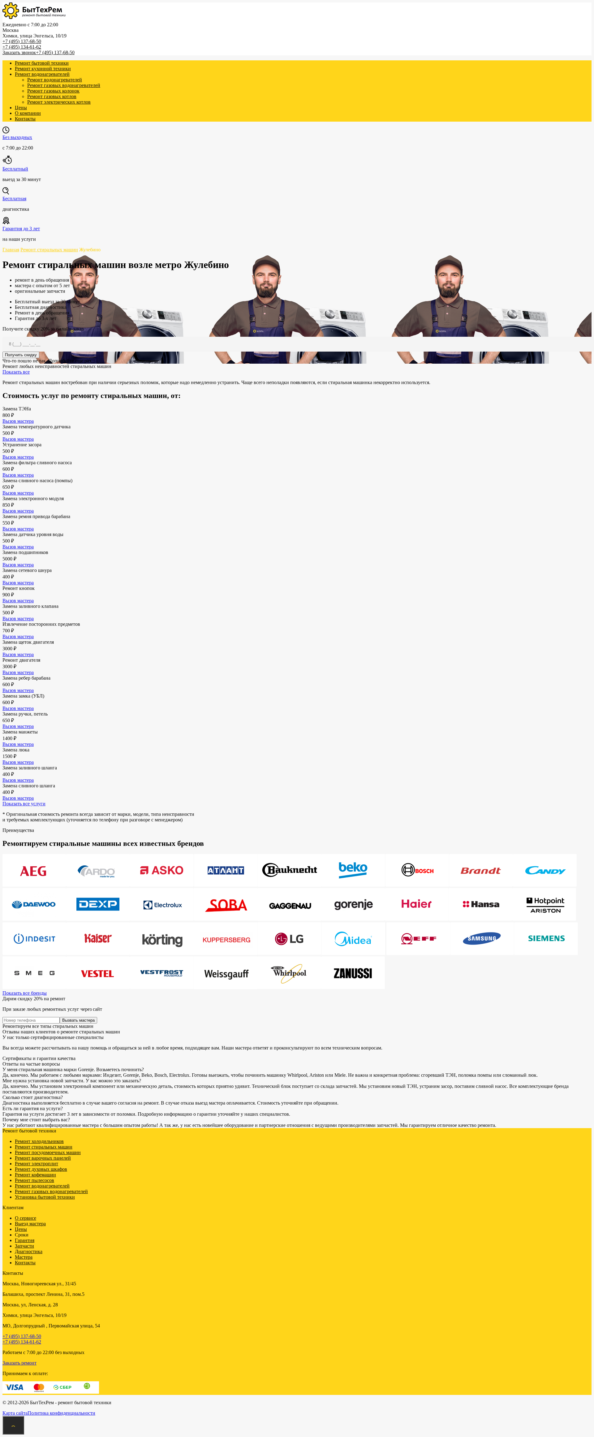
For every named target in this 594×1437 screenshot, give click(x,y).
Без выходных (17, 137)
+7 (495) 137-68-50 (21, 41)
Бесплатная (14, 198)
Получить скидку (21, 355)
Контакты (25, 118)
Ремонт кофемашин (35, 1174)
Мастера (23, 1257)
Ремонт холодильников (39, 1141)
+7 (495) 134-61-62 (21, 47)
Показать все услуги (23, 803)
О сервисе (25, 1218)
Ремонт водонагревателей (42, 74)
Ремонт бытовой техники (42, 63)
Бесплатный (15, 168)
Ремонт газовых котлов (51, 96)
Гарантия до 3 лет (21, 228)
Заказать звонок (19, 52)
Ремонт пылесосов (34, 1180)
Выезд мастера (30, 1223)
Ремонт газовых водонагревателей (63, 85)
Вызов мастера (18, 421)
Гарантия (24, 1240)
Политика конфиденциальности (61, 1413)
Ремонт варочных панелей (43, 1158)
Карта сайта (15, 1413)
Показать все (16, 371)
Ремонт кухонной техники (43, 68)
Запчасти (24, 1246)
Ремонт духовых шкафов (41, 1169)
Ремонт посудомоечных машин (48, 1152)
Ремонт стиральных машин (43, 1146)
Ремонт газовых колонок (53, 90)
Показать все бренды (24, 993)
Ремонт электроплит (36, 1163)
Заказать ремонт (19, 1363)
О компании (28, 113)
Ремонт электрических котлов (59, 102)
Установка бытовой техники (45, 1197)
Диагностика (28, 1251)
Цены (21, 107)
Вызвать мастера (78, 1020)
